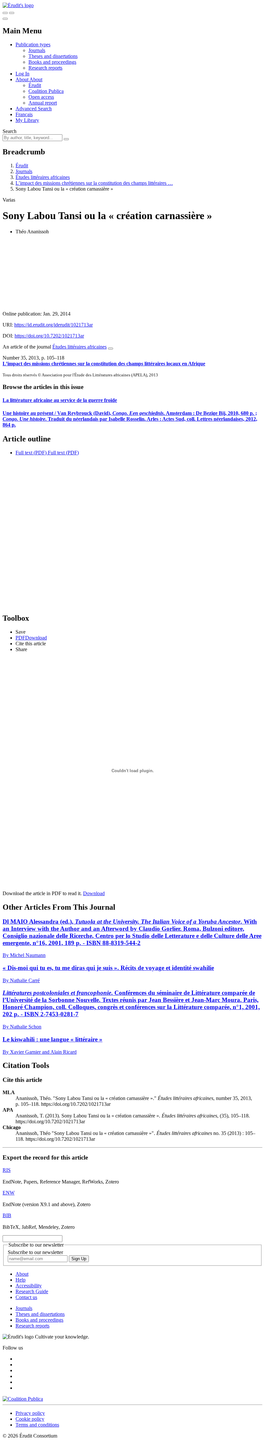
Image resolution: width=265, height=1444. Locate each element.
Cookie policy (30, 1419)
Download (94, 893)
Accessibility (29, 1285)
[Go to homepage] (18, 5)
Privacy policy (30, 1413)
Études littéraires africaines (43, 177)
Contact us (26, 1297)
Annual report (42, 103)
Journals (36, 50)
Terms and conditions (37, 1424)
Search (9, 131)
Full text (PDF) (31, 452)
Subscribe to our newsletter (35, 1252)
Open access (41, 97)
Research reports (45, 68)
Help (21, 1280)
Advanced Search (34, 108)
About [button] (22, 79)
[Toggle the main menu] (5, 19)
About (35, 79)
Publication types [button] (33, 44)
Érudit (34, 85)
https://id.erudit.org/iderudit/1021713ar (53, 325)
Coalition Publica (46, 91)
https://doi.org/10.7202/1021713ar (49, 336)
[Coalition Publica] (23, 1399)
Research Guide (32, 1291)
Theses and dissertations (53, 56)
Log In (22, 73)
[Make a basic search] (5, 13)
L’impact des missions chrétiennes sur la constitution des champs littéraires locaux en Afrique (104, 363)
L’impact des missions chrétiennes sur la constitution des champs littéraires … (94, 183)
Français (24, 114)
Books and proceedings (52, 62)
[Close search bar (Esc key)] (11, 13)
